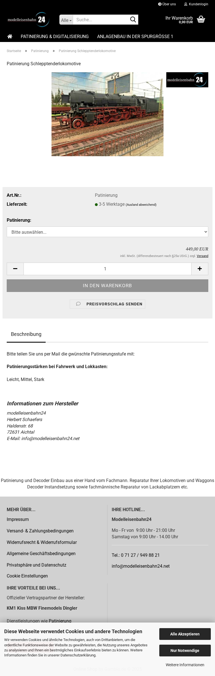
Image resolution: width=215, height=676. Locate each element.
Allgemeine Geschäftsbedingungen (41, 553)
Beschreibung (26, 334)
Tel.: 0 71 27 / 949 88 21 (136, 555)
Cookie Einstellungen (27, 576)
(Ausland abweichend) (141, 205)
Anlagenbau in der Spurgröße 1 (135, 36)
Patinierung (60, 621)
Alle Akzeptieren (185, 634)
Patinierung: (19, 220)
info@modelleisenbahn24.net (141, 566)
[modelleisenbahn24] (29, 19)
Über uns (169, 4)
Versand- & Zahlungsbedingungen (40, 531)
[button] (15, 269)
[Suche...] (133, 20)
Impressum (18, 519)
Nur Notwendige (184, 650)
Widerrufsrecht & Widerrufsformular (42, 542)
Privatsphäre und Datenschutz (36, 565)
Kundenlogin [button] (197, 4)
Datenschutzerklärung (77, 655)
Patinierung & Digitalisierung (55, 36)
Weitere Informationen (185, 665)
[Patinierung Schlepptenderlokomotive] (107, 113)
